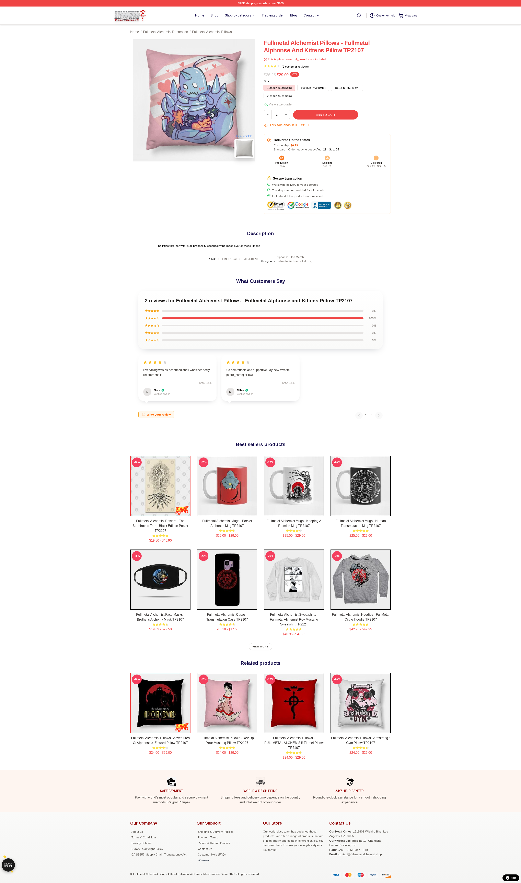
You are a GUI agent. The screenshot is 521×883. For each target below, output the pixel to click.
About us (137, 831)
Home (134, 32)
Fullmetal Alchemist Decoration (165, 32)
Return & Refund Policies (214, 843)
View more (260, 646)
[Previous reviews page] (359, 415)
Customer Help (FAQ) (212, 854)
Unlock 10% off (8, 865)
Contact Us (205, 848)
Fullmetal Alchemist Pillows (212, 32)
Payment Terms (208, 837)
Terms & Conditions (144, 837)
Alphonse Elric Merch (290, 257)
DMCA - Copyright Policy (147, 848)
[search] (359, 15)
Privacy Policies (141, 843)
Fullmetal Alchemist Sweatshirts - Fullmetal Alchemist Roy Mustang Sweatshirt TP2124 (294, 619)
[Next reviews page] (379, 415)
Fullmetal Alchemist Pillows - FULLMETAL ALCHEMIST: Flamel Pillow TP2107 (294, 742)
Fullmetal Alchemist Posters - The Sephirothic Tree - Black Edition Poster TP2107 (160, 525)
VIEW (160, 512)
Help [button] (513, 877)
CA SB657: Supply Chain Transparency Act (158, 854)
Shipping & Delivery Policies (215, 831)
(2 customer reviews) (295, 66)
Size (266, 81)
